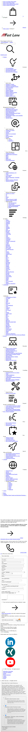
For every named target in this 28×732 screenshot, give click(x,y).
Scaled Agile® (9, 329)
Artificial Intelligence (10, 375)
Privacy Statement (7, 674)
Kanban (7, 137)
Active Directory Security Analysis (13, 406)
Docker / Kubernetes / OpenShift (12, 177)
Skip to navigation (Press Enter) (9, 1)
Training (5, 57)
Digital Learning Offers (10, 96)
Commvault (8, 238)
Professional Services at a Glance (12, 372)
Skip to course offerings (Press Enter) (10, 4)
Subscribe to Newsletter (10, 425)
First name (4, 559)
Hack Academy (9, 355)
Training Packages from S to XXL (13, 456)
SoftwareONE (9, 276)
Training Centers (9, 94)
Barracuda (8, 230)
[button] (12, 28)
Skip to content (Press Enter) (9, 5)
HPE (7, 255)
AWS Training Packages (11, 454)
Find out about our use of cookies (9, 726)
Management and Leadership (12, 109)
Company (5, 459)
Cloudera (8, 237)
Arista (7, 224)
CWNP (7, 242)
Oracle (7, 270)
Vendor (3, 591)
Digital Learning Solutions (11, 348)
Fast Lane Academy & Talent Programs (14, 353)
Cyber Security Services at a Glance (13, 405)
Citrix (7, 236)
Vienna (9, 487)
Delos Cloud (8, 247)
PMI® (7, 158)
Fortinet (7, 251)
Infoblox (7, 260)
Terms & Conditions (7, 672)
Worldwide (10, 489)
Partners (7, 475)
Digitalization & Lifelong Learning (13, 354)
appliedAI (8, 223)
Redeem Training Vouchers (11, 92)
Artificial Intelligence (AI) (11, 172)
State (3, 573)
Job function (4, 563)
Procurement (8, 116)
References (8, 476)
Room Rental (8, 357)
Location (4, 587)
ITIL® (7, 156)
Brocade (7, 231)
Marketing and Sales (10, 114)
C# (6, 195)
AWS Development (12, 202)
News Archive (9, 424)
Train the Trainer (9, 117)
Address (3, 567)
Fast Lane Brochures (10, 480)
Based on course (5, 592)
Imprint (4, 673)
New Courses (8, 89)
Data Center (8, 176)
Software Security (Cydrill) (11, 199)
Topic (3, 580)
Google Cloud (9, 254)
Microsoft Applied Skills (11, 321)
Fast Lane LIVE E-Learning (11, 71)
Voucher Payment (9, 457)
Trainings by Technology (11, 85)
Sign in (4, 678)
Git (6, 194)
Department (4, 566)
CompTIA (8, 240)
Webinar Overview (10, 437)
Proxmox (8, 273)
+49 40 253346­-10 (4, 42)
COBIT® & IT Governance (11, 154)
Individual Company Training (12, 356)
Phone (3, 576)
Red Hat (7, 274)
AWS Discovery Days (10, 440)
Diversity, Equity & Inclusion (12, 479)
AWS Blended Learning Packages (13, 453)
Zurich (9, 488)
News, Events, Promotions (8, 411)
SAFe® (7, 132)
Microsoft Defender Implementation (13, 410)
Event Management (10, 352)
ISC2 (7, 258)
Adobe (7, 220)
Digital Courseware (10, 93)
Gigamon (8, 253)
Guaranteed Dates (9, 87)
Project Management (10, 112)
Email (3, 575)
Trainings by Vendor (10, 84)
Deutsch (24, 27)
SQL (7, 198)
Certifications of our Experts (11, 474)
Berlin (9, 482)
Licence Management (10, 160)
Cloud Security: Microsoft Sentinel (13, 409)
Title (2, 562)
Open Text (8, 269)
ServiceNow (10, 140)
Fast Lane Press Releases (11, 422)
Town (3, 570)
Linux (7, 178)
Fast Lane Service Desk (10, 393)
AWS (7, 229)
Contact (11, 42)
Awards (7, 471)
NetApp (7, 264)
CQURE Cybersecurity (10, 241)
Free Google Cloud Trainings (12, 441)
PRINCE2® (8, 159)
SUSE (7, 280)
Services (5, 336)
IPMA (7, 155)
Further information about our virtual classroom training (12, 538)
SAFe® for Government (11, 133)
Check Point (8, 234)
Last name (4, 560)
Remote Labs (8, 359)
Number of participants (6, 581)
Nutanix (7, 265)
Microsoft (8, 263)
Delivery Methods (9, 91)
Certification (5, 284)
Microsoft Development (13, 206)
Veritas (7, 282)
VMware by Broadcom (10, 283)
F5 (6, 250)
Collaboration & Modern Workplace (13, 377)
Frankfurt (10, 483)
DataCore (8, 244)
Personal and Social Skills (11, 110)
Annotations (4, 599)
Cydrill (7, 243)
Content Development (10, 349)
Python (7, 197)
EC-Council (8, 248)
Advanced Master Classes (11, 69)
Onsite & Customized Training (12, 86)
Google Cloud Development (14, 205)
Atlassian (10, 139)
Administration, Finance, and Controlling (14, 115)
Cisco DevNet (11, 204)
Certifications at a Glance (11, 297)
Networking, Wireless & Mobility (12, 379)
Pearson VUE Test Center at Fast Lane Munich (15, 334)
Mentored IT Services (10, 380)
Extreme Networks (9, 249)
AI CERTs (8, 221)
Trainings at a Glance (10, 108)
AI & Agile (8, 131)
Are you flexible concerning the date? (10, 586)
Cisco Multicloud (9, 305)
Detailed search (4, 54)
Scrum (7, 135)
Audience (4, 589)
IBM (7, 256)
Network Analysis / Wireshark (12, 179)
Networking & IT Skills (10, 70)
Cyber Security (9, 175)
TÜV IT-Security (9, 281)
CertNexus (8, 233)
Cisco (7, 235)
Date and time (5, 584)
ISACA (7, 257)
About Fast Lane (9, 470)
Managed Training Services (11, 350)
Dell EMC (8, 245)
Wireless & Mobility (10, 181)
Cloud (7, 174)
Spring (9, 207)
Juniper (7, 261)
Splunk (7, 278)
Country (3, 572)
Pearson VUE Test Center (11, 360)
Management (8, 473)
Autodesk (8, 228)
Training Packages (9, 90)
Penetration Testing (10, 408)
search (2, 43)
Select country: (6, 28)
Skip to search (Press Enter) (8, 2)
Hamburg (10, 484)
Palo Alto (8, 325)
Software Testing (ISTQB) (11, 200)
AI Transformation (9, 68)
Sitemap (4, 677)
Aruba (7, 225)
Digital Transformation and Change (13, 113)
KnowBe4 (8, 262)
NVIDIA (8, 267)
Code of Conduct (9, 477)
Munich (10, 486)
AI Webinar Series (9, 438)
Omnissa (7, 268)
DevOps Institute (9, 136)
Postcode (3, 569)
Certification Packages (10, 458)
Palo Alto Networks (10, 271)
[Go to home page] (10, 39)
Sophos (7, 277)
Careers (4, 490)
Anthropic (8, 222)
